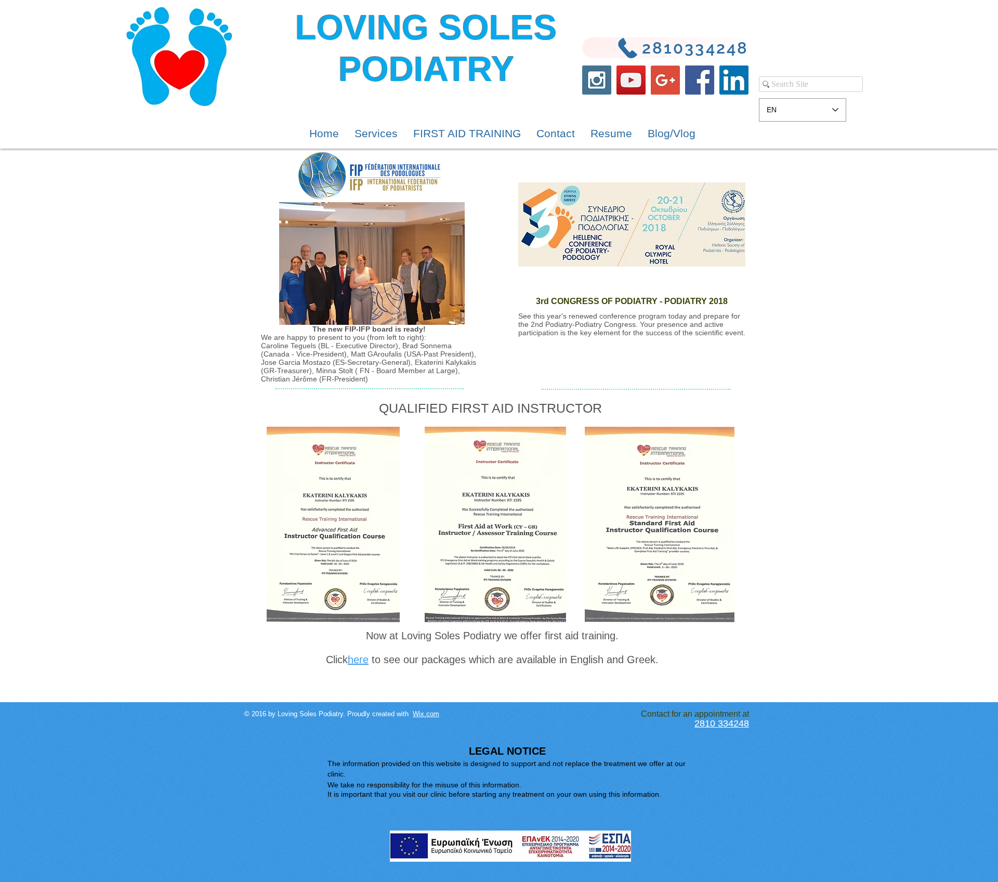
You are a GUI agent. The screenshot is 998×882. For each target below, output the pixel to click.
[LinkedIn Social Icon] (733, 80)
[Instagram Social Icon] (596, 80)
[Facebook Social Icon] (699, 80)
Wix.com (426, 714)
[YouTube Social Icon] (631, 80)
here (358, 659)
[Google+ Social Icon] (665, 80)
